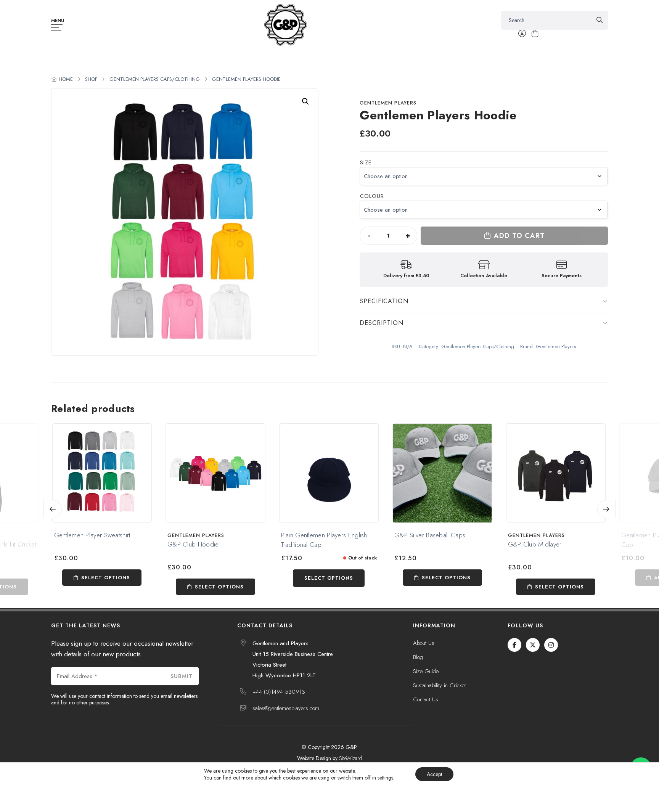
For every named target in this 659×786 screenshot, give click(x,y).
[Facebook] (514, 645)
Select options (105, 577)
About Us (423, 643)
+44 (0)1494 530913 (278, 692)
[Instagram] (551, 645)
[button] (305, 101)
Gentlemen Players (388, 102)
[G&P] (285, 25)
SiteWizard (350, 758)
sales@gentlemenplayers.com (285, 708)
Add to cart (519, 236)
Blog (418, 657)
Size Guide (426, 671)
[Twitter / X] (533, 645)
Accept (434, 774)
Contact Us (425, 699)
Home (66, 79)
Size (365, 162)
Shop (91, 79)
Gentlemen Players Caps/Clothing (154, 79)
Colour (372, 196)
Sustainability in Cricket (439, 685)
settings (385, 777)
